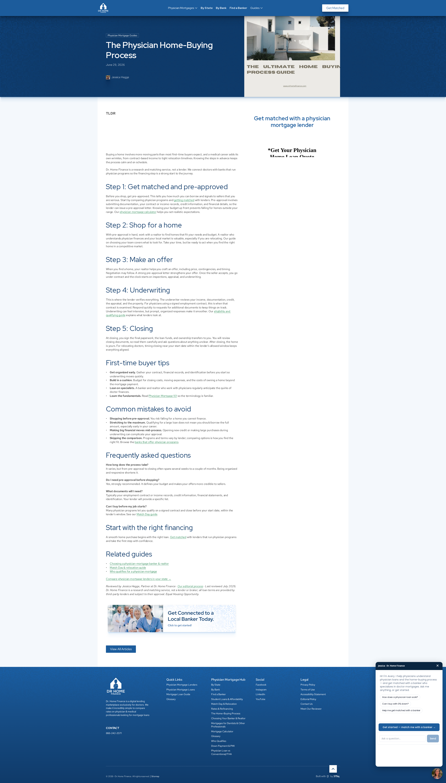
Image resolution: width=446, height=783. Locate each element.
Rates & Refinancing (222, 708)
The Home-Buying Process (225, 713)
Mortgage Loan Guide (178, 694)
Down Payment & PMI (223, 745)
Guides (254, 8)
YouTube (260, 699)
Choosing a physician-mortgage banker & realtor (139, 563)
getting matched (184, 200)
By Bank (221, 8)
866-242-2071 (114, 733)
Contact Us (307, 703)
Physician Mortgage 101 (163, 396)
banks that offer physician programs (156, 442)
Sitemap (155, 776)
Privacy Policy (308, 684)
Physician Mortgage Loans (180, 689)
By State (207, 8)
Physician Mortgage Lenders (181, 684)
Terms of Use (308, 689)
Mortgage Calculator (222, 731)
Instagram (261, 689)
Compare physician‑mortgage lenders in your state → (138, 579)
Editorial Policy (308, 699)
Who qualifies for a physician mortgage (133, 571)
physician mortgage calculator (138, 212)
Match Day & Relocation (224, 703)
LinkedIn (260, 694)
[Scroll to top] (333, 769)
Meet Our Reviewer (311, 708)
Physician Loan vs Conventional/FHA (221, 752)
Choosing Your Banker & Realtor (228, 718)
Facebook (261, 684)
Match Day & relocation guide (128, 567)
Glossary (171, 699)
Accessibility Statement (313, 694)
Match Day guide (147, 514)
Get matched (178, 537)
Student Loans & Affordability (227, 699)
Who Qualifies (218, 741)
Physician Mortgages (181, 8)
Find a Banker (238, 8)
